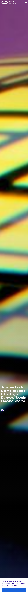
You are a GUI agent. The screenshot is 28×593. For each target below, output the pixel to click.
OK (14, 590)
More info (15, 585)
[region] (14, 585)
